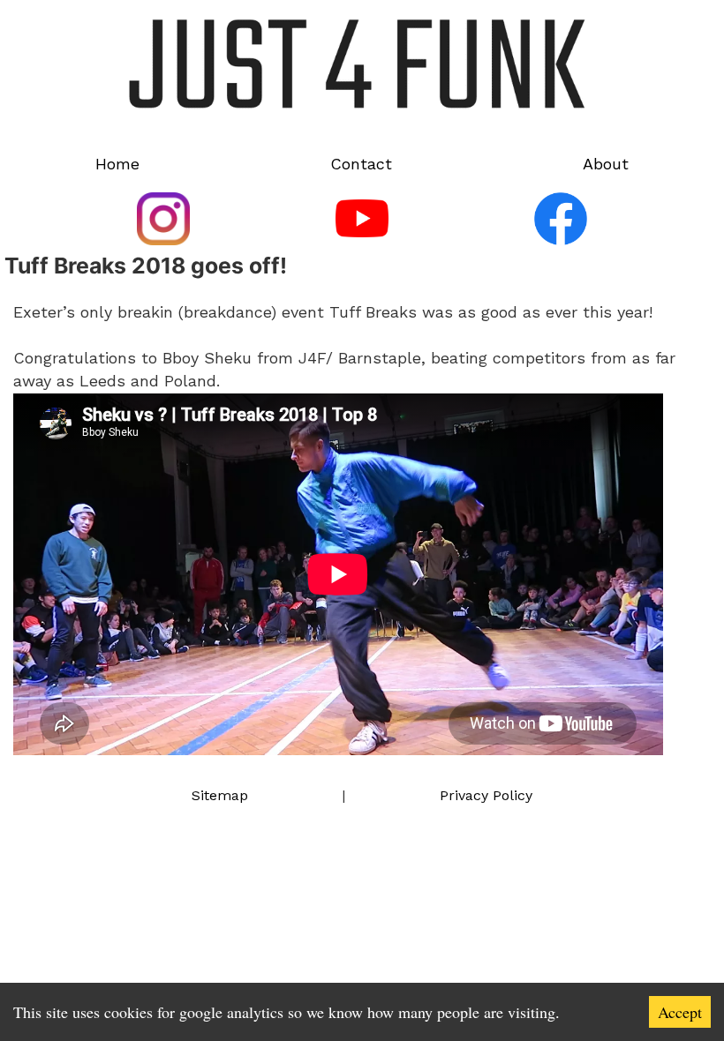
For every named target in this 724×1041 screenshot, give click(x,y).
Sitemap (220, 795)
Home (117, 163)
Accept (680, 1011)
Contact (361, 163)
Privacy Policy (486, 795)
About (606, 163)
